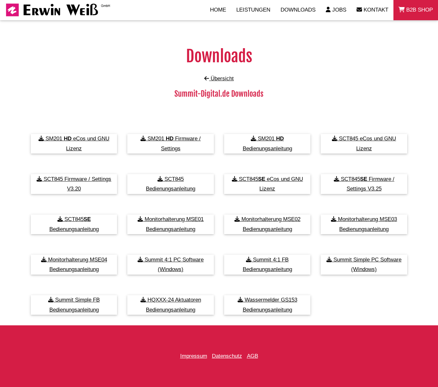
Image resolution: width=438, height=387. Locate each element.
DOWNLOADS (298, 10)
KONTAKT (375, 10)
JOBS (338, 10)
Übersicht (221, 78)
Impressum (193, 356)
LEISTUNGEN (253, 10)
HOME (218, 10)
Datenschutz (227, 356)
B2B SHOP (419, 10)
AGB (252, 356)
